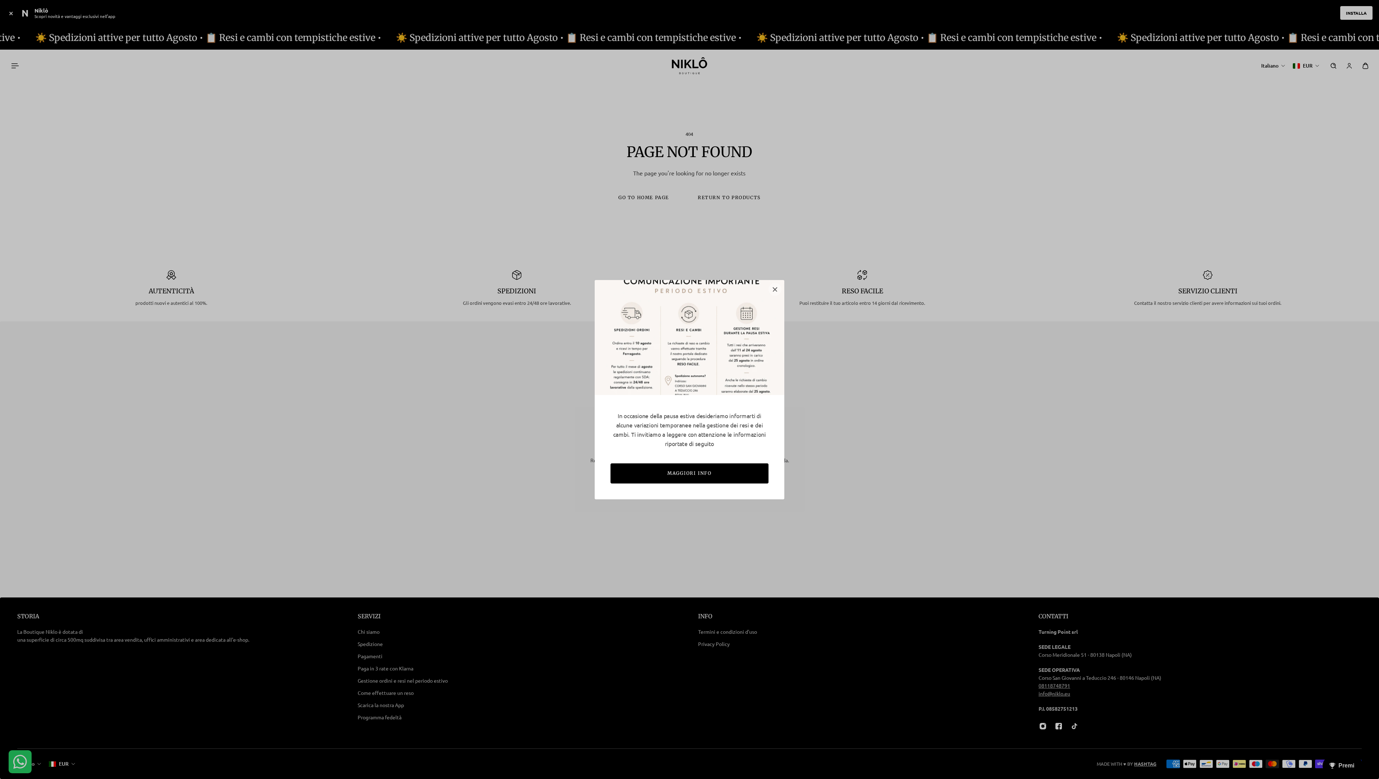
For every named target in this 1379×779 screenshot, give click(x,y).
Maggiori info (690, 473)
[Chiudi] (775, 289)
